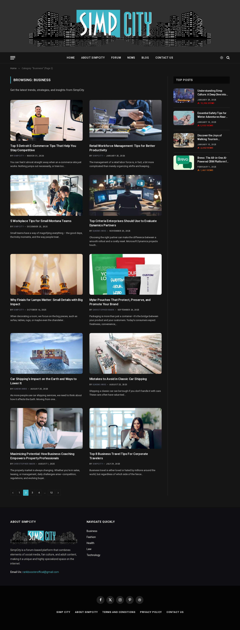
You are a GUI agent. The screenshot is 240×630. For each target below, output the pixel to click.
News (131, 57)
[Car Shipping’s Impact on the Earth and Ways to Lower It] (46, 353)
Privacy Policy (151, 612)
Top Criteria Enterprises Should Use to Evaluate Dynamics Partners (123, 223)
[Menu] (12, 58)
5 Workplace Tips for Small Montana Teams (40, 221)
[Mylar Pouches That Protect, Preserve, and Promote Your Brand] (125, 274)
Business (92, 531)
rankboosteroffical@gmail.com (40, 571)
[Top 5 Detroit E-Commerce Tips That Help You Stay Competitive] (46, 120)
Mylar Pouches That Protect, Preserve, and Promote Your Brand (120, 302)
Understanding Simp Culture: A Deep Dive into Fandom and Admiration (211, 92)
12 (51, 492)
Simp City (63, 612)
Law (89, 549)
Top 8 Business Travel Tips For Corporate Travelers (118, 456)
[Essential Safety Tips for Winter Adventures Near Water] (183, 118)
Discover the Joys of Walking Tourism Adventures (209, 137)
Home (71, 57)
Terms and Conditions (118, 612)
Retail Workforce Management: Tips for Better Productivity (122, 148)
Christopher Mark (103, 310)
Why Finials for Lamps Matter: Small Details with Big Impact (46, 302)
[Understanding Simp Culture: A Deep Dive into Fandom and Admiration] (183, 95)
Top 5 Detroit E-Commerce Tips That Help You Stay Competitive (43, 148)
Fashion (91, 537)
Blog (145, 57)
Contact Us (164, 57)
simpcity (19, 156)
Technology (93, 555)
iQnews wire (99, 231)
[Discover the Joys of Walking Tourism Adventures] (183, 140)
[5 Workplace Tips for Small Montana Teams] (46, 195)
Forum (116, 57)
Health (90, 543)
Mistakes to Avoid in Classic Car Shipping (118, 379)
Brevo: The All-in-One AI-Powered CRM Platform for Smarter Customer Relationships (213, 159)
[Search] (228, 58)
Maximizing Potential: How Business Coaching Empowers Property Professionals (42, 456)
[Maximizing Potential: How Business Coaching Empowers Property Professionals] (46, 428)
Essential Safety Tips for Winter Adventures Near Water (211, 115)
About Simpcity (93, 57)
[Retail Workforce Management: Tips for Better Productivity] (125, 120)
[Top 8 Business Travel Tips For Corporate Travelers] (125, 428)
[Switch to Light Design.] (221, 57)
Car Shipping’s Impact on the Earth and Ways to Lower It (43, 381)
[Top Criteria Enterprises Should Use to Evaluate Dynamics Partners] (125, 195)
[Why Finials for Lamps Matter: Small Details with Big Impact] (46, 274)
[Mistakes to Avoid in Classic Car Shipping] (125, 353)
